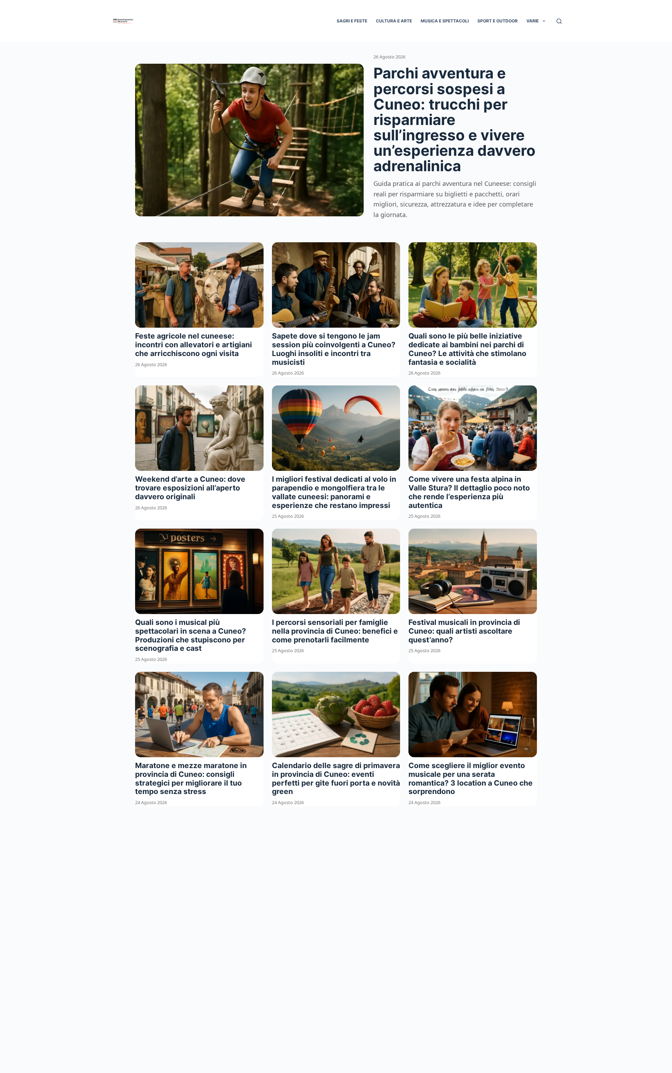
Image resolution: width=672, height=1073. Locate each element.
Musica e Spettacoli (445, 20)
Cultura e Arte (394, 20)
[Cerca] (559, 21)
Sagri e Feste (352, 20)
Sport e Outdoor (497, 20)
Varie (532, 20)
